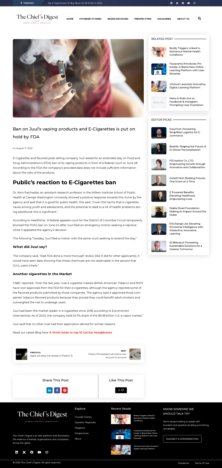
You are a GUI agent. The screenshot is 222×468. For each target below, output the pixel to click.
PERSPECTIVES (142, 18)
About (78, 438)
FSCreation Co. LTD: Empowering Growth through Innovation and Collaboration (187, 164)
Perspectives (81, 433)
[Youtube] (189, 3)
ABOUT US (183, 18)
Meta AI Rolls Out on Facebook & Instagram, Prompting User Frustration (186, 101)
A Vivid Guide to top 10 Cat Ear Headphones (80, 332)
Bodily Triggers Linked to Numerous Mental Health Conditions (80, 3)
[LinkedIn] (50, 390)
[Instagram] (194, 3)
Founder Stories (83, 417)
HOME (69, 18)
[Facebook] (183, 3)
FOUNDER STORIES (90, 18)
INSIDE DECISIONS (118, 18)
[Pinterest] (65, 390)
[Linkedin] (171, 3)
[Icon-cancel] (177, 3)
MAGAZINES (164, 18)
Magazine (80, 428)
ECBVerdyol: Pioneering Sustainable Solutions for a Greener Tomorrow (185, 246)
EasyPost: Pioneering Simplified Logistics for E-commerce (185, 132)
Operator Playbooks (85, 422)
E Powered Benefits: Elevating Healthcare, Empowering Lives (182, 195)
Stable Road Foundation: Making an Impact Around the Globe (187, 211)
